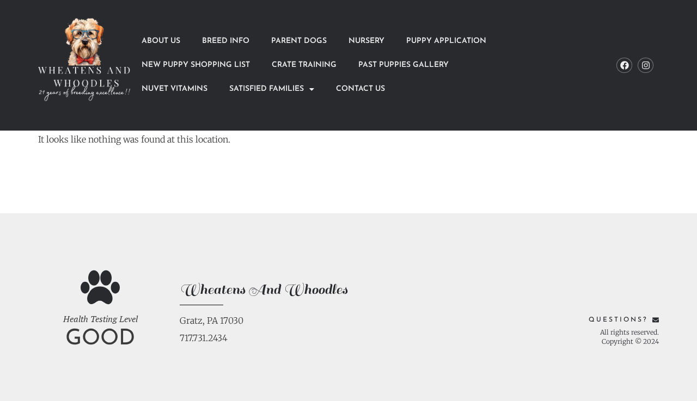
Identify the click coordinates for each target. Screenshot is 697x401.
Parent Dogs (299, 41)
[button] (271, 89)
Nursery (366, 41)
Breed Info (225, 41)
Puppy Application (446, 41)
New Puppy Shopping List (196, 65)
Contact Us (360, 89)
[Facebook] (624, 65)
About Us (161, 41)
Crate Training (304, 65)
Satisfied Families (266, 89)
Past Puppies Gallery (403, 65)
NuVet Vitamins (174, 89)
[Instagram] (645, 65)
